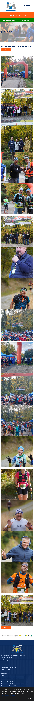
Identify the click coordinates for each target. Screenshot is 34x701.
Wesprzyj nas (25, 20)
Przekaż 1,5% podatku (8, 20)
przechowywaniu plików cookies (11, 695)
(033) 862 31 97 (13, 681)
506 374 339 (12, 685)
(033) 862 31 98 (13, 683)
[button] (25, 15)
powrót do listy (6, 50)
